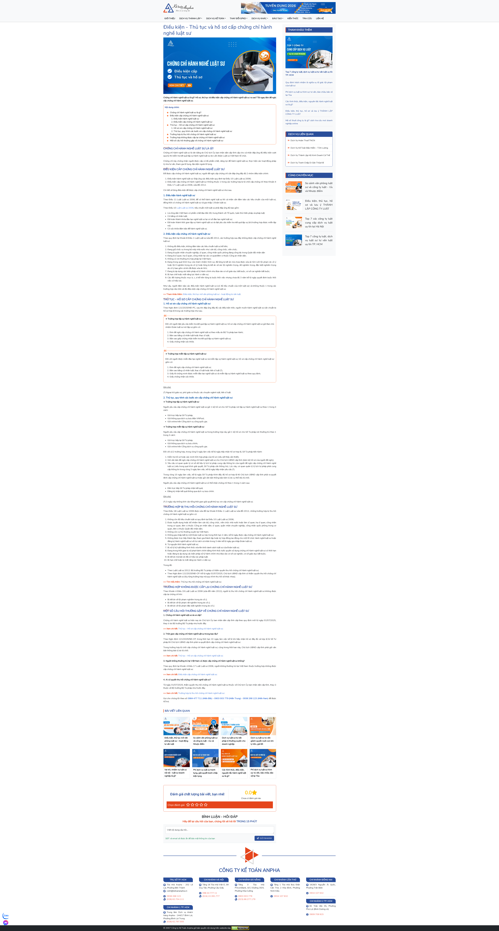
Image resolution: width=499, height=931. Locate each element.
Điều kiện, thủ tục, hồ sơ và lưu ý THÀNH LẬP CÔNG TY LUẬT (319, 205)
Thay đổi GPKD (238, 18)
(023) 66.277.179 (246, 899)
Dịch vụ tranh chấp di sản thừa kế (307, 162)
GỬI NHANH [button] (266, 838)
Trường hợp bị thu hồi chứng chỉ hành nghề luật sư (193, 134)
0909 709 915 (317, 914)
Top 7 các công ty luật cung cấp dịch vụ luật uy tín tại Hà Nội (319, 222)
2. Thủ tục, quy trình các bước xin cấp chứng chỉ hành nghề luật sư (201, 131)
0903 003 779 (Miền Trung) (227, 698)
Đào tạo (277, 18)
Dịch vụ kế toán (215, 18)
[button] (188, 804)
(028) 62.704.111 (175, 899)
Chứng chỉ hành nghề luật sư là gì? (185, 112)
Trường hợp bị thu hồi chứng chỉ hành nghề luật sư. (201, 693)
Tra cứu (307, 18)
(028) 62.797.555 (175, 921)
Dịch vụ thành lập (190, 18)
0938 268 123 (174, 896)
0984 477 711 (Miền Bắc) (200, 698)
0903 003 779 (245, 896)
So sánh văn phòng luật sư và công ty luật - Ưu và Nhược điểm (319, 187)
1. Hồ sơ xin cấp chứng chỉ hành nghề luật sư (191, 128)
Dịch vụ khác (259, 18)
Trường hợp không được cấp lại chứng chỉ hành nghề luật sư (197, 137)
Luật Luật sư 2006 (185, 207)
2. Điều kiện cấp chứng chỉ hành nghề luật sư (191, 121)
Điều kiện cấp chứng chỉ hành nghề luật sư (189, 115)
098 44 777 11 (209, 893)
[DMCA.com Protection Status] (240, 928)
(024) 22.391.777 (211, 896)
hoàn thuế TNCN (306, 140)
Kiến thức (292, 18)
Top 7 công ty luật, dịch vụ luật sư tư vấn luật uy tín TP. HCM (319, 240)
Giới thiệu (169, 18)
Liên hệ (320, 18)
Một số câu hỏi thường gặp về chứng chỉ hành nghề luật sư (196, 140)
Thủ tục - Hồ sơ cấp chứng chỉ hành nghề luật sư (192, 125)
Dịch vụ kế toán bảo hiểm (303, 147)
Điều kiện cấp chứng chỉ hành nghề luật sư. (197, 674)
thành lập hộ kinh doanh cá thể (314, 155)
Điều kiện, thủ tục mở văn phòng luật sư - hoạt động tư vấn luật (212, 294)
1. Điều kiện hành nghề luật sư (185, 118)
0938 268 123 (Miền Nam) (255, 698)
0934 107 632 (281, 896)
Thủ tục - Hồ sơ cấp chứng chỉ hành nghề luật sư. (200, 628)
